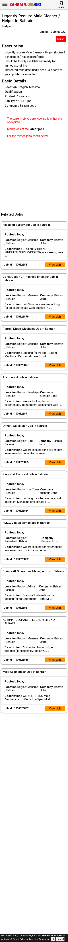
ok (53, 939)
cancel (60, 939)
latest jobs (37, 129)
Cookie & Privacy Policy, (15, 939)
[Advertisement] (34, 175)
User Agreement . (42, 939)
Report (60, 39)
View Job (55, 264)
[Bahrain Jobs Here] (25, 5)
